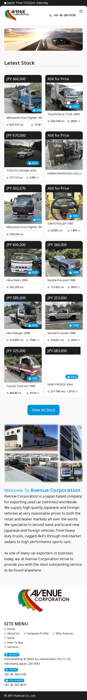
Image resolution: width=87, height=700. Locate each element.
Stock (10, 638)
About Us (13, 633)
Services (13, 647)
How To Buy (15, 642)
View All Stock (43, 409)
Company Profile (37, 633)
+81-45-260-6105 (64, 15)
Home (11, 629)
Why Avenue (64, 633)
